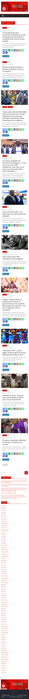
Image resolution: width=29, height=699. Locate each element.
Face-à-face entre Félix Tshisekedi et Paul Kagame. (12, 258)
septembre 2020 (4, 659)
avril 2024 (3, 567)
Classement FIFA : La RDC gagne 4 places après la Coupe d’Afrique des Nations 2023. (14, 352)
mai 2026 (3, 512)
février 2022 (3, 621)
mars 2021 (3, 646)
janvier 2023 (4, 600)
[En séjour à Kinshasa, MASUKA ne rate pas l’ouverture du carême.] (14, 425)
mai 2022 (3, 615)
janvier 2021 (4, 650)
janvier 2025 (4, 547)
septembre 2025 (4, 530)
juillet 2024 (3, 560)
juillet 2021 (3, 637)
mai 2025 (3, 538)
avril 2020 (3, 670)
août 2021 (3, 635)
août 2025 (3, 532)
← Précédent (4, 465)
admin (12, 30)
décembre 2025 (4, 523)
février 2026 (3, 519)
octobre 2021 (4, 630)
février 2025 (3, 545)
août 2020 (3, 661)
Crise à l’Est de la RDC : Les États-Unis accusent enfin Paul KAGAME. (14, 214)
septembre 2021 (4, 632)
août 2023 (3, 584)
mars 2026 (3, 516)
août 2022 (3, 608)
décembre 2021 (4, 626)
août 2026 (3, 506)
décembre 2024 (4, 549)
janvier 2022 (4, 624)
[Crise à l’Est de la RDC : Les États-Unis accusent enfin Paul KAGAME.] (14, 197)
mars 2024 (3, 569)
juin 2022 (3, 613)
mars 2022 (3, 619)
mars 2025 (3, 543)
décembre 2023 (4, 576)
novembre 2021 (4, 628)
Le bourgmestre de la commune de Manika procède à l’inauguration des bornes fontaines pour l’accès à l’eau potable (14, 37)
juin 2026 (3, 510)
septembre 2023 (4, 582)
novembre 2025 (4, 525)
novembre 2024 (4, 551)
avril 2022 (3, 617)
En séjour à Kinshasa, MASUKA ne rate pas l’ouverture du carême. (14, 442)
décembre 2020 (4, 652)
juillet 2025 (3, 534)
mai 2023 (3, 591)
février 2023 (3, 597)
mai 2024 (3, 565)
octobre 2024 (4, 554)
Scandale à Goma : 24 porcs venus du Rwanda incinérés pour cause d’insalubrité (13, 397)
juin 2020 (3, 665)
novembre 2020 (4, 654)
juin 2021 (3, 639)
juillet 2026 (3, 508)
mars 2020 (3, 672)
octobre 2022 (4, 604)
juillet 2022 (3, 611)
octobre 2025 (4, 527)
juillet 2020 (3, 663)
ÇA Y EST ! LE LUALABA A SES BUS (8, 493)
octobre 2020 (4, 656)
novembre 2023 (4, 578)
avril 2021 (3, 643)
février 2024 (3, 571)
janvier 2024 (4, 573)
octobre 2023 (4, 580)
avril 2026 (3, 514)
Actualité (4, 27)
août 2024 (3, 558)
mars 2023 (3, 595)
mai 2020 (3, 667)
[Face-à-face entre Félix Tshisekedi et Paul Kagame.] (14, 242)
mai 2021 (3, 641)
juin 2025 (3, 536)
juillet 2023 (3, 586)
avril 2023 (3, 593)
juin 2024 (3, 562)
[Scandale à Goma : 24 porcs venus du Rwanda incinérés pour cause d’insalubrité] (14, 381)
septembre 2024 (4, 556)
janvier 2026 (4, 521)
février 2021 (3, 648)
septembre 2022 (4, 606)
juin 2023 (3, 589)
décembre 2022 (4, 602)
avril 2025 (3, 541)
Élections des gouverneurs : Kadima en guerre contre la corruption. (12, 69)
